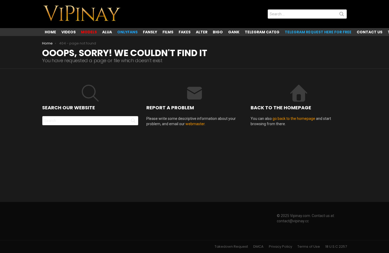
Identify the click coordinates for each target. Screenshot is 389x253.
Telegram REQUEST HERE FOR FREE (318, 32)
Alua (107, 32)
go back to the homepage (294, 118)
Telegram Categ (262, 32)
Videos (68, 32)
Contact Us (369, 32)
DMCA (258, 247)
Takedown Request (231, 247)
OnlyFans (127, 32)
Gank (233, 32)
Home (50, 32)
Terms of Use (308, 247)
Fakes (185, 32)
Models (89, 32)
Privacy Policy (280, 247)
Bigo (218, 32)
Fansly (150, 32)
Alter (201, 32)
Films (167, 32)
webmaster (195, 124)
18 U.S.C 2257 (336, 247)
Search (341, 15)
